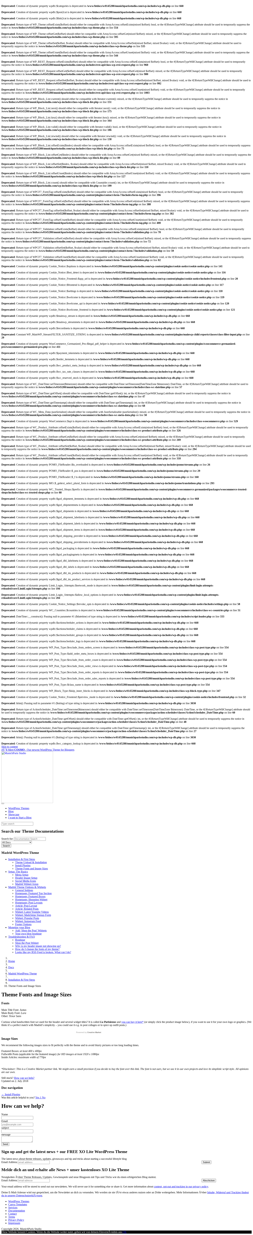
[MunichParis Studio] (27, 802)
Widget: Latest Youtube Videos (32, 911)
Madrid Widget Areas (26, 884)
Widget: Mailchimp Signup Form (33, 915)
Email (4, 1121)
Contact (12, 1213)
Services (12, 1207)
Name (4, 1114)
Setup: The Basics (18, 871)
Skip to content (9, 746)
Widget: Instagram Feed (28, 921)
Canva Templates (17, 1204)
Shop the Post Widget (27, 942)
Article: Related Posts (27, 908)
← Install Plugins (10, 1094)
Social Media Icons (25, 880)
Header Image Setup (26, 877)
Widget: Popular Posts (27, 918)
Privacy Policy (16, 1219)
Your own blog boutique (28, 933)
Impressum (14, 1223)
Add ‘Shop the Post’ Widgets (31, 930)
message (5, 1134)
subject (5, 1127)
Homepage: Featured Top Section (33, 893)
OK (125, 1232)
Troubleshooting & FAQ (21, 936)
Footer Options (23, 924)
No (43, 1097)
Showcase (13, 814)
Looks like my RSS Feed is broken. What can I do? (43, 952)
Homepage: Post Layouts (29, 902)
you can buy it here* (132, 1021)
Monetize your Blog (19, 927)
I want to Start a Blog (19, 817)
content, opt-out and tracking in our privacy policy (181, 1186)
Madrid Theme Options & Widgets (27, 887)
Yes (38, 1097)
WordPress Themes (18, 808)
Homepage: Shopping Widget (31, 899)
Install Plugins (22, 865)
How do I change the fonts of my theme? (37, 949)
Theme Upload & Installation (31, 862)
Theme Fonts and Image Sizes (31, 868)
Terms (11, 1216)
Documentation (16, 1210)
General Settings (24, 890)
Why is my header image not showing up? (38, 946)
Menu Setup (21, 874)
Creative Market (94, 1032)
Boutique (20, 939)
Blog (11, 811)
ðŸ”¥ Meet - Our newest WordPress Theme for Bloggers (37, 749)
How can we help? (24, 1077)
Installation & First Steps (21, 859)
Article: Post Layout (26, 905)
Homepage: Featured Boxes (30, 896)
